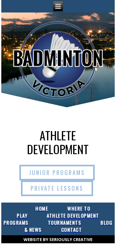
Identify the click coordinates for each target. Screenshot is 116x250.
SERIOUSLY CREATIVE (70, 239)
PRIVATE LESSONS (57, 188)
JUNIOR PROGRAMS (57, 172)
